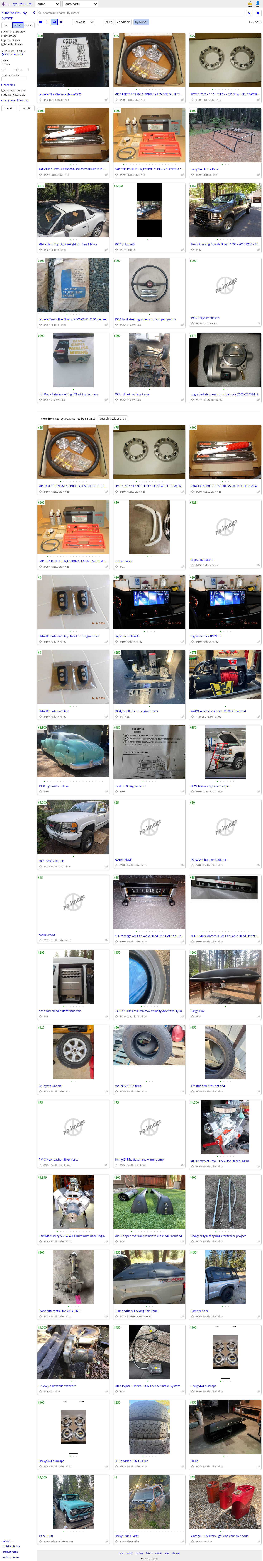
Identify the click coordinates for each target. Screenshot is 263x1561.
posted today (12, 40)
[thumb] (47, 22)
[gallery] (54, 22)
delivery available (14, 94)
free (7, 65)
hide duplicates (13, 44)
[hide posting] (106, 100)
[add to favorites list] (40, 100)
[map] (61, 22)
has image (10, 36)
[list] (40, 22)
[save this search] (258, 13)
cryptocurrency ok (15, 90)
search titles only (14, 31)
